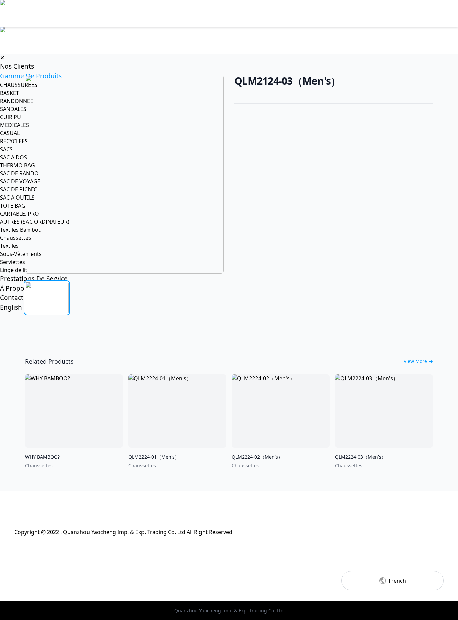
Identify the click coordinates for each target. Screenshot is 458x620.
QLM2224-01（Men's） (153, 457)
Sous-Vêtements (21, 254)
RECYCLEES (14, 141)
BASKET (9, 93)
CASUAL (10, 133)
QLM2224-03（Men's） (360, 457)
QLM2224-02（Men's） (257, 457)
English (11, 307)
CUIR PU (10, 117)
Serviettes (12, 262)
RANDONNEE (16, 101)
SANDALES (13, 109)
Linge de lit (13, 270)
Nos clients (17, 66)
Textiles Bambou (21, 229)
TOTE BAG (12, 205)
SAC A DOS (13, 157)
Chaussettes (15, 237)
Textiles (9, 245)
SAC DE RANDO (19, 173)
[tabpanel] (124, 174)
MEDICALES (14, 125)
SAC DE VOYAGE (20, 181)
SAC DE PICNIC (18, 189)
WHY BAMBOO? (42, 457)
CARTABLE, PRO (19, 213)
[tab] (47, 298)
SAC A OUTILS (17, 197)
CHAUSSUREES (18, 85)
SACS (6, 149)
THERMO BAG (17, 165)
